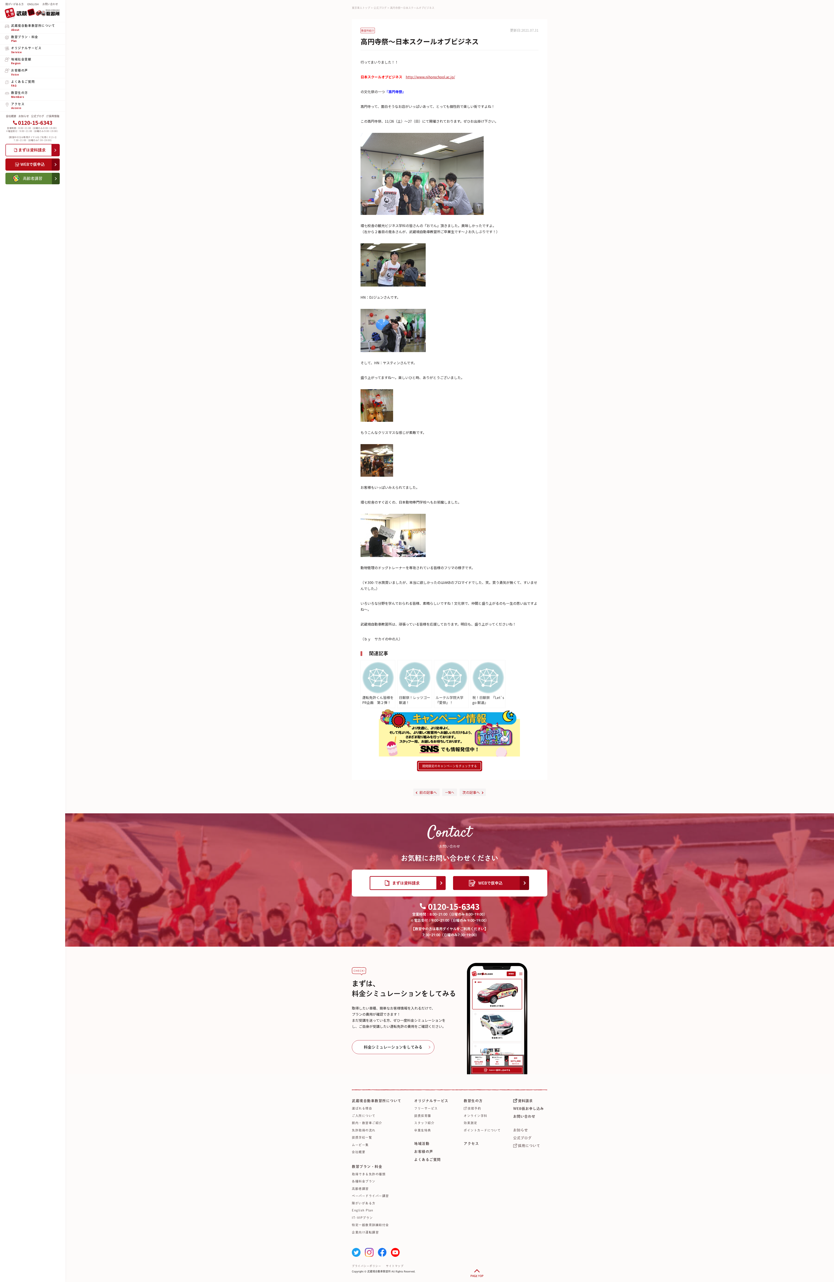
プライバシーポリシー (366, 1266)
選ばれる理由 (362, 1108)
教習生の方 (473, 1100)
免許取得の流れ (364, 1130)
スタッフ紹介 (424, 1122)
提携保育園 (422, 1115)
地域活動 (421, 1143)
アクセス (471, 1143)
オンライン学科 (475, 1115)
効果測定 (470, 1122)
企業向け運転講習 (365, 1232)
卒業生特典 (422, 1130)
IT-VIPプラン (362, 1217)
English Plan (362, 1210)
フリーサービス (426, 1108)
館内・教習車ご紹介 (367, 1122)
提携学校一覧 (362, 1137)
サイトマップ (395, 1266)
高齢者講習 (360, 1188)
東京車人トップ (361, 8)
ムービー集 (360, 1144)
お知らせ (23, 116)
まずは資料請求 (406, 883)
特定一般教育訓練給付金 (370, 1224)
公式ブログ (37, 116)
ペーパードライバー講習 (370, 1195)
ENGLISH (33, 4)
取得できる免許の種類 (369, 1174)
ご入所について (364, 1115)
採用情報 (54, 116)
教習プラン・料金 (367, 1166)
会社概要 (11, 116)
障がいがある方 (14, 4)
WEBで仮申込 (490, 883)
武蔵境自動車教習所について (376, 1100)
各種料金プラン (364, 1181)
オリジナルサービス (431, 1100)
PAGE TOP (476, 1276)
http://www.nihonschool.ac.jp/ (430, 76)
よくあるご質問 (427, 1159)
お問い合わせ (50, 4)
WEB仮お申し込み (528, 1108)
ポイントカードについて (482, 1130)
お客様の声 (423, 1151)
